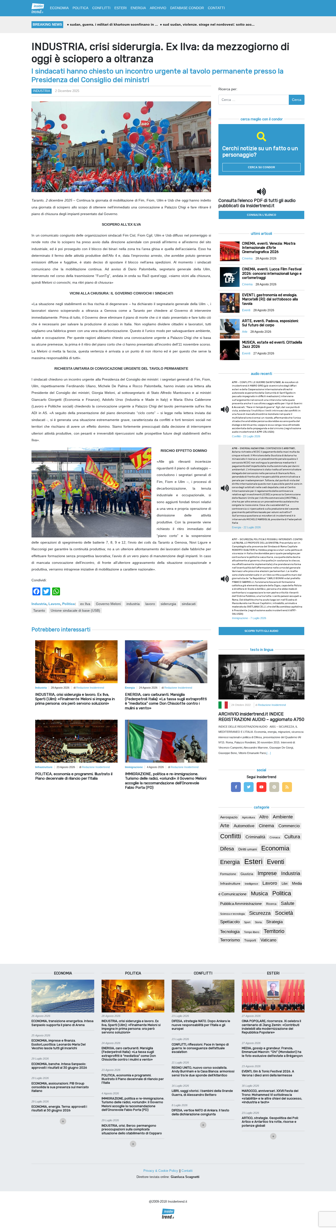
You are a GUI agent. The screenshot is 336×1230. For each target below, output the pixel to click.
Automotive (244, 826)
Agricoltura (248, 817)
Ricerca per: (227, 89)
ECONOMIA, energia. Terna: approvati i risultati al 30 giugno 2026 (59, 1108)
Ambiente (283, 816)
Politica (68, 604)
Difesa (227, 848)
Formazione (228, 874)
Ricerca (271, 904)
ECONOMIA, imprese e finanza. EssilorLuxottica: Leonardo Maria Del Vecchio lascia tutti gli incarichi (58, 1044)
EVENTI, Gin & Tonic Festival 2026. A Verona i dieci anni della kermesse (268, 1073)
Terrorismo (230, 940)
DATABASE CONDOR (187, 8)
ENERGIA (138, 8)
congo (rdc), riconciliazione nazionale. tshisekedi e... (211, 24)
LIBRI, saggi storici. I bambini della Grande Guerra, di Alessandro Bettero (202, 1092)
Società (284, 913)
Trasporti (250, 940)
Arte (224, 825)
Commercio (289, 826)
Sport (247, 922)
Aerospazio (229, 817)
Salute (287, 903)
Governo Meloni (108, 604)
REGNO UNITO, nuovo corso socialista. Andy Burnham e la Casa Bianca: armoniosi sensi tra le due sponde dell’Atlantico (203, 1071)
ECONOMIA (59, 8)
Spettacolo (230, 921)
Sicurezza (260, 913)
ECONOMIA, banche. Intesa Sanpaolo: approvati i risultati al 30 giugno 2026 (59, 1065)
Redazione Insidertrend (90, 687)
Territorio (274, 931)
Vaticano (268, 940)
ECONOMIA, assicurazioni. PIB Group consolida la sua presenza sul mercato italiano (60, 1087)
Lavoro (54, 604)
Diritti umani (247, 849)
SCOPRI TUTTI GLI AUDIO (261, 630)
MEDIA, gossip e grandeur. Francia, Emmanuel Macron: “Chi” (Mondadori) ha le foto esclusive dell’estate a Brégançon (272, 1052)
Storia (258, 922)
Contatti (187, 1171)
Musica (259, 894)
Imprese (267, 873)
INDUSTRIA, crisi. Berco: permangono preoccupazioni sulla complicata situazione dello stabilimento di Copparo (132, 1129)
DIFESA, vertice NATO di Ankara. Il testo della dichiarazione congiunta (200, 1112)
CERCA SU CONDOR (261, 167)
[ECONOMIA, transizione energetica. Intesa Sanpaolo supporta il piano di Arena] (62, 996)
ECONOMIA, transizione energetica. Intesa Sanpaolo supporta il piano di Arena (62, 1023)
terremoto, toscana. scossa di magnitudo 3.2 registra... (116, 24)
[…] (269, 753)
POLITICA (80, 8)
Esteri (253, 861)
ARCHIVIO (158, 8)
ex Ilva (85, 604)
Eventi (275, 861)
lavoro (150, 604)
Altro (263, 816)
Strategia (274, 921)
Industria (41, 91)
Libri (285, 883)
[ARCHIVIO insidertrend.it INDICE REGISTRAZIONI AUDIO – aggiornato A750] (261, 677)
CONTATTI (216, 8)
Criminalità (255, 837)
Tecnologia (230, 931)
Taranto (39, 610)
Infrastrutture (230, 883)
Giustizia (247, 874)
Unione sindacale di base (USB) (75, 610)
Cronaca (275, 837)
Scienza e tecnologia (232, 913)
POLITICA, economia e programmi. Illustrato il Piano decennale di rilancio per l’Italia (73, 776)
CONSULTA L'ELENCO (261, 214)
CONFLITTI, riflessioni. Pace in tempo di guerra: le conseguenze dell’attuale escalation (200, 1048)
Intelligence (251, 883)
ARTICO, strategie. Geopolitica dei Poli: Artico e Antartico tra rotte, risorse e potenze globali (270, 1121)
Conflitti (230, 836)
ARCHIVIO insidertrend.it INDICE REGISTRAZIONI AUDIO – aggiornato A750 (261, 716)
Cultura (292, 836)
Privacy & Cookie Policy (160, 1171)
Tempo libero (251, 932)
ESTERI (120, 8)
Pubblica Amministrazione (241, 904)
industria (133, 604)
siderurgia (168, 604)
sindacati (189, 604)
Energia (230, 862)
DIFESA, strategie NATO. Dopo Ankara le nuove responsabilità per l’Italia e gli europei (201, 1024)
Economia (275, 848)
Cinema (266, 825)
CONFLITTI (101, 8)
